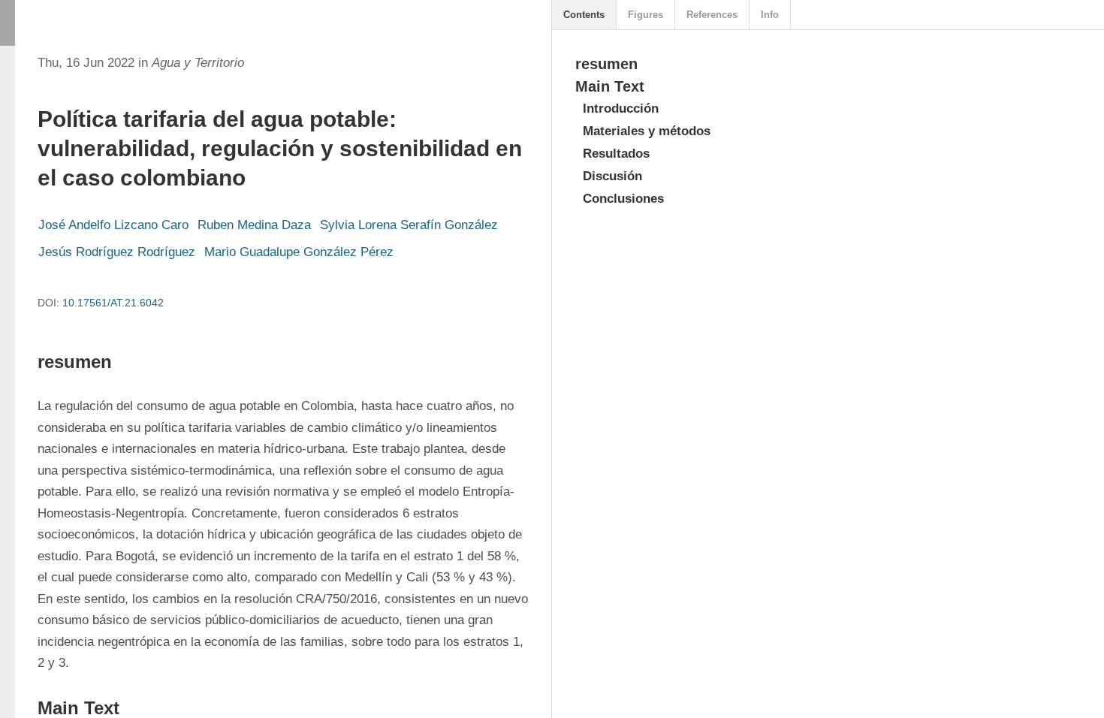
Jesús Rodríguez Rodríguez (116, 252)
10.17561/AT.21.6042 (113, 303)
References (712, 14)
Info (770, 14)
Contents (584, 14)
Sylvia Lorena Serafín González (409, 225)
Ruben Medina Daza (254, 225)
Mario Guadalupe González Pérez (299, 252)
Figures (645, 14)
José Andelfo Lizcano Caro (113, 225)
